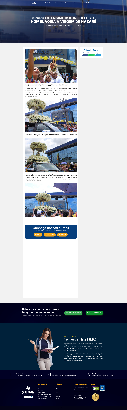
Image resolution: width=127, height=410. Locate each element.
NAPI (57, 387)
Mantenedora (41, 392)
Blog (93, 3)
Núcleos (67, 3)
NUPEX (58, 396)
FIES (57, 389)
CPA (57, 394)
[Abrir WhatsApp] (124, 407)
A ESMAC (40, 387)
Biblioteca (75, 3)
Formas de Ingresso (43, 400)
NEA (57, 390)
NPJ (57, 392)
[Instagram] (28, 397)
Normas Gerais (85, 3)
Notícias (62, 25)
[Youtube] (31, 397)
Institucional (41, 389)
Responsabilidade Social (44, 396)
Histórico (40, 390)
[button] (85, 55)
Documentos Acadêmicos (44, 394)
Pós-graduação (58, 3)
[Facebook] (25, 397)
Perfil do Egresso (42, 398)
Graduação (48, 3)
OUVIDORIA (59, 398)
